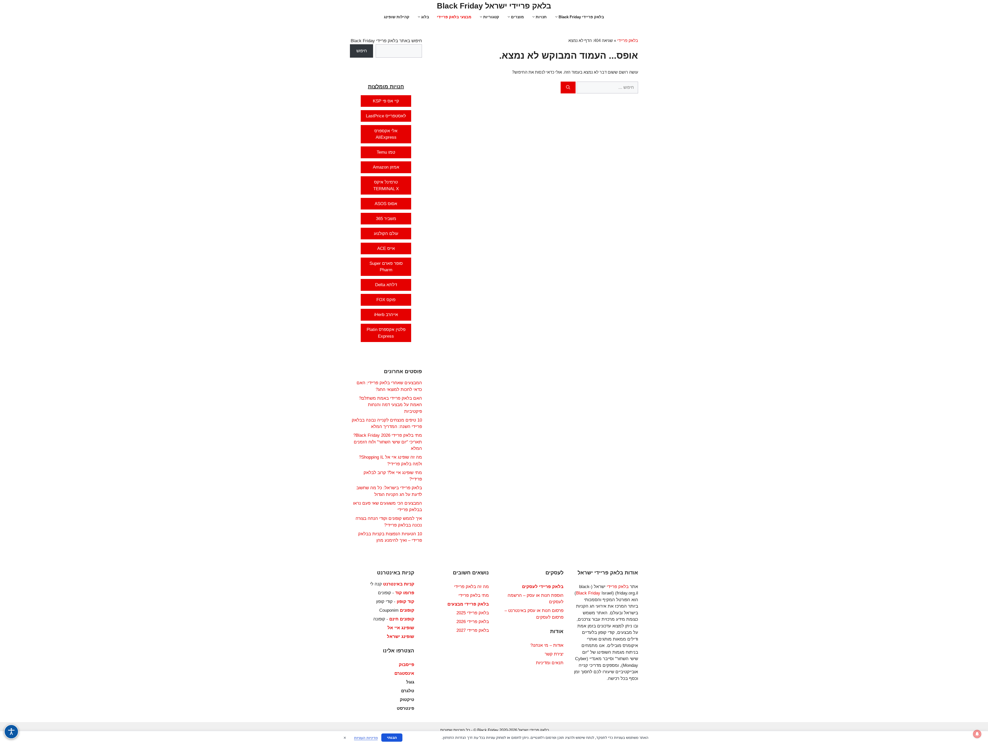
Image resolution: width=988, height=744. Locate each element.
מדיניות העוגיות (366, 737)
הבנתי (392, 737)
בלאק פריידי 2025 (472, 612)
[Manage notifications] (977, 734)
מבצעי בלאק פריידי (454, 17)
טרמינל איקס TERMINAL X (386, 185)
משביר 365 (386, 218)
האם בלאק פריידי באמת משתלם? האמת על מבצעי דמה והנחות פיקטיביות (390, 405)
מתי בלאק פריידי (473, 595)
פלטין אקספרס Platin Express (386, 333)
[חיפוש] (568, 87)
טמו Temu (386, 152)
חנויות (541, 17)
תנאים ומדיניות (549, 662)
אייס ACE (386, 248)
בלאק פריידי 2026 (472, 621)
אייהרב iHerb (386, 314)
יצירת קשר (554, 654)
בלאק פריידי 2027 (472, 630)
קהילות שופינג (396, 17)
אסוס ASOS (386, 203)
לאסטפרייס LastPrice (386, 115)
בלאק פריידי (627, 40)
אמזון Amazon (386, 167)
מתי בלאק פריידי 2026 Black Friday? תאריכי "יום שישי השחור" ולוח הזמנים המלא (387, 442)
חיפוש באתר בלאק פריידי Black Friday (386, 40)
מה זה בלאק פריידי (471, 586)
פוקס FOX (385, 299)
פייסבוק (406, 664)
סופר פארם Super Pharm (386, 267)
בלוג (425, 17)
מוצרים (517, 17)
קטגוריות (491, 17)
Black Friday (588, 593)
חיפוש (361, 50)
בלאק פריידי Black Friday (581, 17)
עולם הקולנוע (386, 233)
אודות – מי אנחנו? (546, 645)
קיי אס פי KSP (386, 101)
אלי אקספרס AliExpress (386, 134)
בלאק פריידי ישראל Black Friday (494, 6)
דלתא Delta (386, 284)
